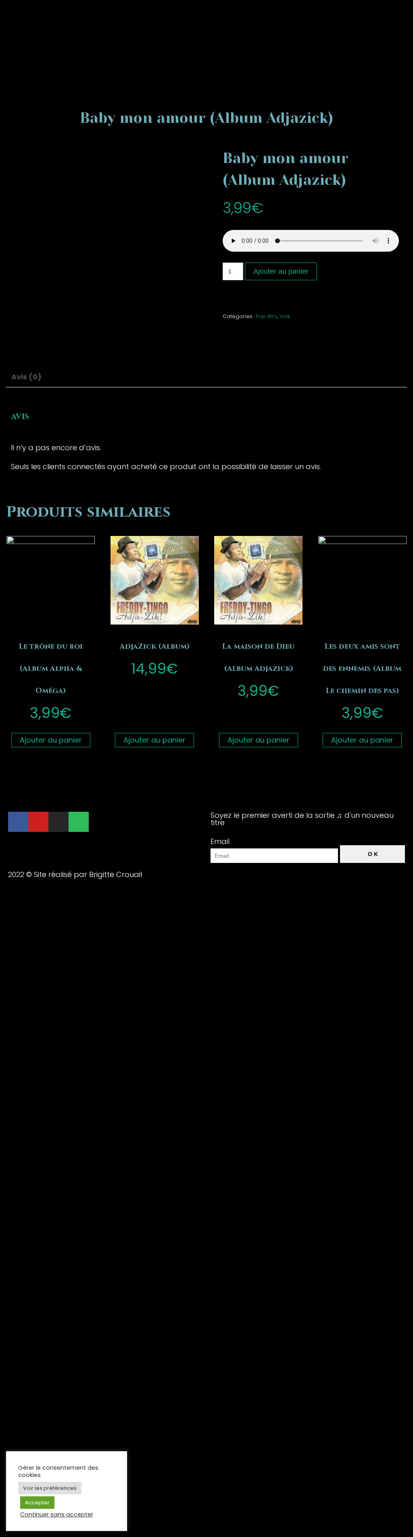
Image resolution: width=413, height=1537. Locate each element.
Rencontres (239, 144)
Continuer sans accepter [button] (56, 1514)
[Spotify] (79, 822)
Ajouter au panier (51, 740)
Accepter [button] (37, 1502)
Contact (234, 166)
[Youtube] (38, 822)
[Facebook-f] (18, 822)
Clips (228, 122)
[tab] (30, 376)
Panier (230, 210)
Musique (234, 77)
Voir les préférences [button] (50, 1488)
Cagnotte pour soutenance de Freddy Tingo (299, 55)
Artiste (230, 100)
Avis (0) (26, 377)
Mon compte (242, 188)
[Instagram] (58, 822)
